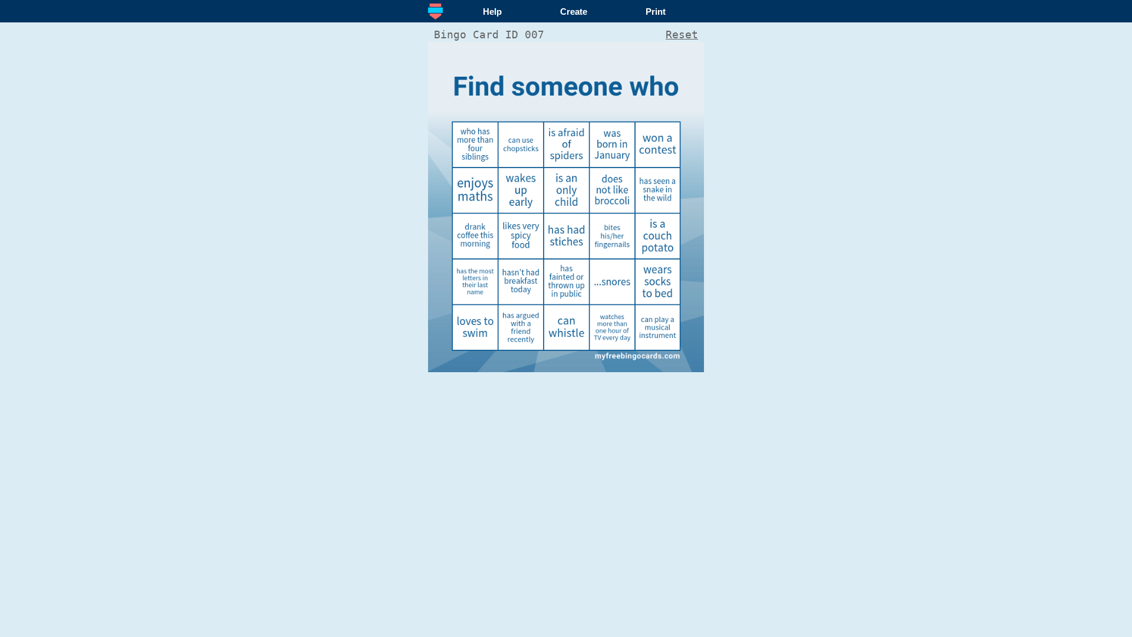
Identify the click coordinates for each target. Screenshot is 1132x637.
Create (573, 11)
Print (656, 11)
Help (492, 11)
